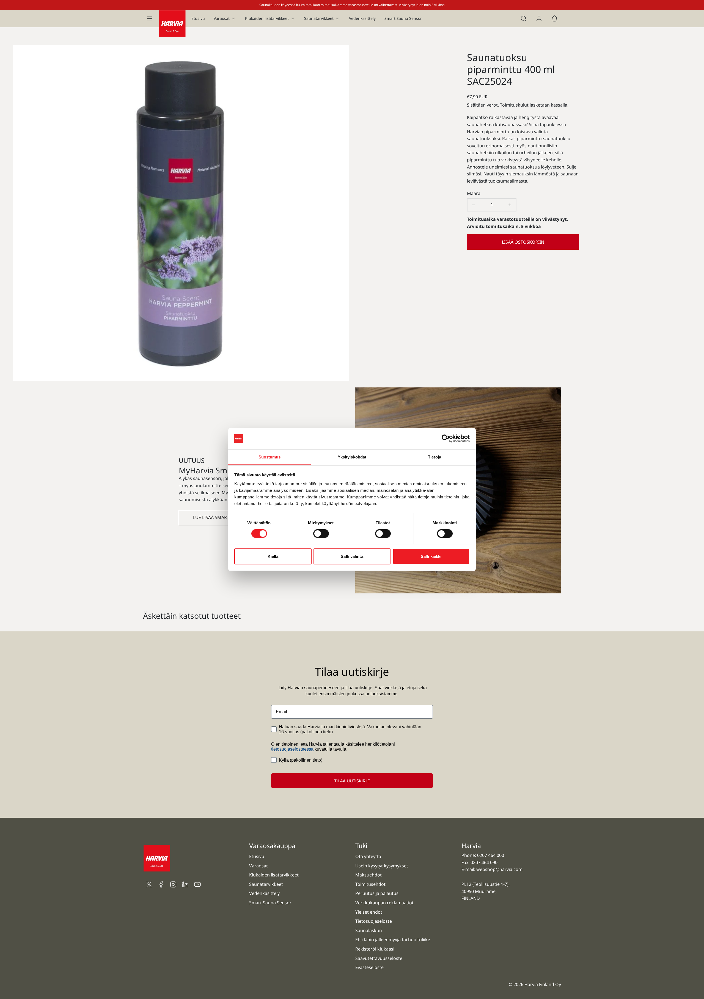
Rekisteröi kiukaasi (374, 949)
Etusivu (198, 18)
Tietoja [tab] (434, 456)
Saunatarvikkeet (319, 18)
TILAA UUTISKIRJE (352, 780)
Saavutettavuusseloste (378, 958)
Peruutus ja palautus (376, 893)
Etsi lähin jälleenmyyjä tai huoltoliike (392, 939)
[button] (149, 18)
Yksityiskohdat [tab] (352, 456)
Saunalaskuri (368, 930)
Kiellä (273, 556)
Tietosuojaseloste (373, 921)
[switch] (321, 533)
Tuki (361, 845)
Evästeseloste (369, 967)
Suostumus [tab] (269, 456)
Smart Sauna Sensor (403, 18)
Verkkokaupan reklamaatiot (384, 903)
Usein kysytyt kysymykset (381, 866)
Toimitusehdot (370, 884)
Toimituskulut (514, 105)
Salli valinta (352, 556)
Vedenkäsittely (362, 18)
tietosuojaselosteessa (292, 749)
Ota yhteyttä (368, 856)
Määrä (473, 193)
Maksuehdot (368, 875)
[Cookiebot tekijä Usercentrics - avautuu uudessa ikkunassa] (446, 439)
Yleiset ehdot (368, 912)
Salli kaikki (431, 556)
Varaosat (222, 18)
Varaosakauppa (272, 845)
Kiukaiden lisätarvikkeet (267, 18)
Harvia (471, 845)
